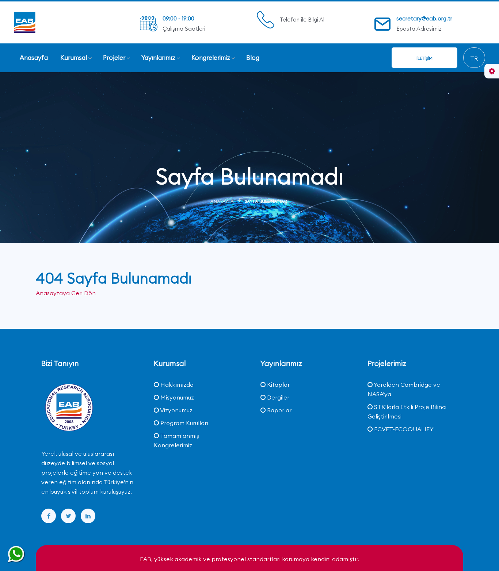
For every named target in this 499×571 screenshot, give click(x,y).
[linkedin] (88, 516)
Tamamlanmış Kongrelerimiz (176, 440)
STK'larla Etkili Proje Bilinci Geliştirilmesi (406, 411)
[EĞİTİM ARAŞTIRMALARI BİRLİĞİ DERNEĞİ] (68, 408)
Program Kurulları (183, 423)
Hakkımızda (176, 384)
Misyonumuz (176, 397)
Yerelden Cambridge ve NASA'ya (403, 389)
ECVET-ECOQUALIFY (403, 429)
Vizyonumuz (176, 410)
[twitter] (68, 516)
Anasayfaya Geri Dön (66, 293)
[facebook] (48, 516)
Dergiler (277, 397)
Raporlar (279, 410)
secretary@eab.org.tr (424, 18)
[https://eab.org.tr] (50, 22)
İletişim (424, 58)
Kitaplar (278, 384)
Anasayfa (222, 201)
